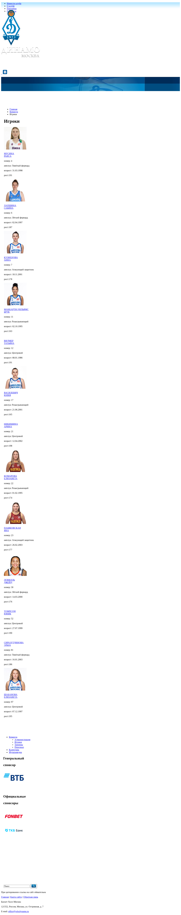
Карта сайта (16, 897)
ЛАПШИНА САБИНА (10, 206)
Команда (14, 112)
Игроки (18, 742)
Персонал (19, 747)
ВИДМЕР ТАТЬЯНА (9, 342)
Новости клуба (14, 3)
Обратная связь (30, 897)
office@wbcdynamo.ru (18, 911)
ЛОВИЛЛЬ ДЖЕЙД (9, 581)
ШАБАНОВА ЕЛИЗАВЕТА (10, 695)
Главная (13, 109)
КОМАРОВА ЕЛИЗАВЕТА (10, 477)
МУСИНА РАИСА (9, 154)
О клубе (11, 6)
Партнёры (12, 8)
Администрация (22, 739)
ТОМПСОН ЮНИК (10, 612)
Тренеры (19, 744)
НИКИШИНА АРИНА (11, 425)
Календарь (14, 750)
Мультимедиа (15, 752)
